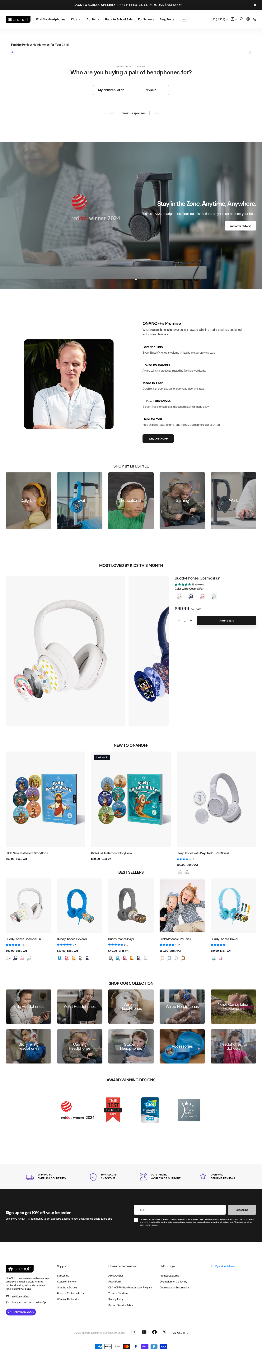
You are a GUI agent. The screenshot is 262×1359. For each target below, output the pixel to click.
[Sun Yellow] (74, 957)
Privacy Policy (115, 1299)
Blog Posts (167, 19)
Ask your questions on (29, 1302)
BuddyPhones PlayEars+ (175, 939)
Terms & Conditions (118, 1293)
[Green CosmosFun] (29, 957)
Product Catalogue (169, 1275)
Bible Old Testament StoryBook (111, 853)
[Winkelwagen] (254, 19)
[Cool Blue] (60, 957)
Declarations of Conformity (173, 1281)
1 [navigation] (110, 279)
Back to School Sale (118, 19)
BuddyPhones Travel (224, 939)
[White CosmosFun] (9, 957)
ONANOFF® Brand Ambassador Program (130, 1287)
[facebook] (154, 1332)
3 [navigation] (127, 279)
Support (62, 1266)
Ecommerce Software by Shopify (108, 1332)
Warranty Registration (68, 1299)
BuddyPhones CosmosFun (197, 578)
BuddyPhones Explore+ (72, 939)
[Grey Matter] (80, 957)
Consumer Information (122, 1266)
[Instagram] (133, 1332)
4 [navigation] (135, 279)
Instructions (63, 1275)
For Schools (146, 19)
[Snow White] (145, 957)
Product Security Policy (120, 1305)
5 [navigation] (143, 279)
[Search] (241, 19)
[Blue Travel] (214, 957)
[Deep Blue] (87, 957)
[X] (164, 1332)
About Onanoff (116, 1275)
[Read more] (234, 19)
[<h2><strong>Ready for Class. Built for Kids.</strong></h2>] (131, 215)
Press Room (114, 1281)
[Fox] (183, 957)
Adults (91, 19)
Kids (74, 19)
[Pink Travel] (220, 957)
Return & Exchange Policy (71, 1293)
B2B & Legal (167, 1266)
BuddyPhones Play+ (121, 939)
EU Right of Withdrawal (223, 1266)
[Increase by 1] (191, 620)
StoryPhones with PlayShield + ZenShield (203, 853)
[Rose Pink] (67, 957)
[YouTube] (144, 1332)
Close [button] (255, 5)
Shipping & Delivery (67, 1287)
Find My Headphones (50, 19)
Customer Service (66, 1281)
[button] (158, 651)
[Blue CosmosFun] (15, 957)
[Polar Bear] (176, 957)
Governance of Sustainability (174, 1287)
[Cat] (162, 957)
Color (189, 588)
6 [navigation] (152, 279)
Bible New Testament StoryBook (27, 853)
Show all (129, 969)
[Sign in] (248, 19)
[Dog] (169, 957)
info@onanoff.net (21, 1296)
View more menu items (184, 19)
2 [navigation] (118, 279)
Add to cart (226, 620)
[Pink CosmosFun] (22, 957)
